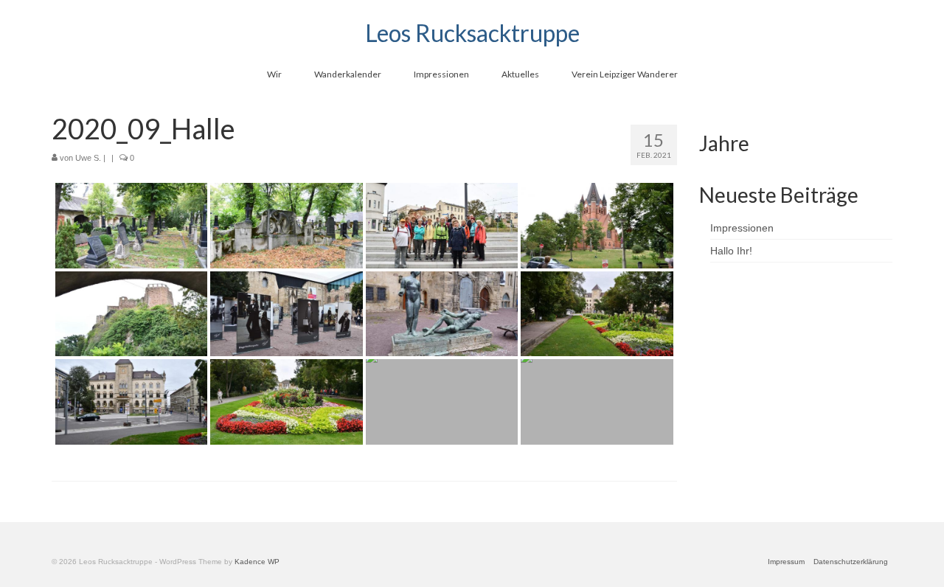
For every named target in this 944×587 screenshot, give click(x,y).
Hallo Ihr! (731, 251)
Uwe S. (88, 157)
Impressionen (742, 228)
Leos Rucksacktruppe (472, 32)
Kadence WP (257, 562)
